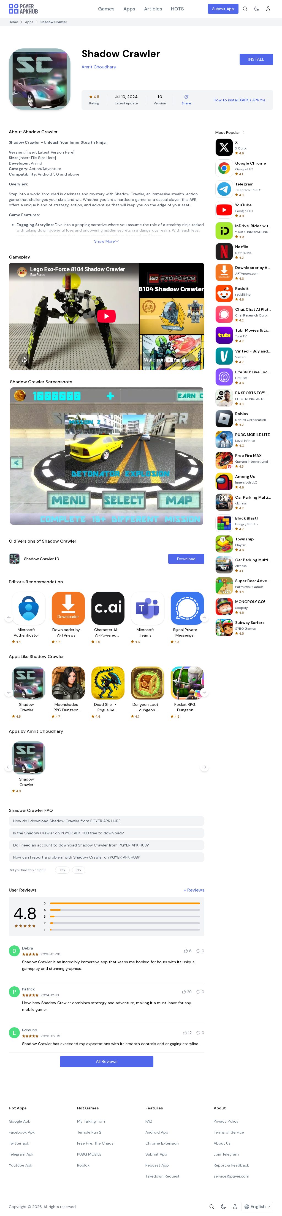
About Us (222, 1143)
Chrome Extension (162, 1143)
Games (106, 8)
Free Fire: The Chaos (95, 1143)
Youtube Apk (20, 1165)
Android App (156, 1132)
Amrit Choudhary (99, 67)
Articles (153, 8)
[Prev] (19, 456)
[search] (245, 9)
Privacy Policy (226, 1121)
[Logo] (23, 8)
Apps (129, 8)
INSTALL (256, 59)
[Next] (194, 456)
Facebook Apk (22, 1132)
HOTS (177, 8)
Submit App (223, 8)
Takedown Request (162, 1176)
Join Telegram (226, 1154)
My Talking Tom (91, 1121)
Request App (157, 1165)
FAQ (148, 1121)
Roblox (83, 1165)
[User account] (268, 9)
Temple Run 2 (89, 1132)
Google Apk (19, 1121)
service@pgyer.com (231, 1176)
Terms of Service (229, 1132)
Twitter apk (19, 1143)
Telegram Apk (21, 1154)
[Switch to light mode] (257, 9)
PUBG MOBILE (89, 1154)
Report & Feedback (231, 1165)
